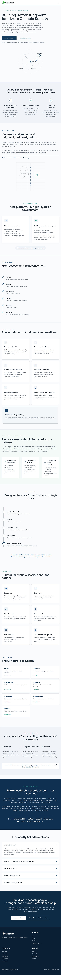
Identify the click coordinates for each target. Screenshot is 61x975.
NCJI (33, 938)
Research (34, 954)
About (33, 951)
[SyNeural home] (8, 2)
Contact (34, 958)
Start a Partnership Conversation (38, 918)
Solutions (34, 940)
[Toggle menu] (57, 2)
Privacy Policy (47, 969)
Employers (4, 954)
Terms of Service (55, 969)
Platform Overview (36, 943)
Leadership (4, 961)
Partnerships (35, 956)
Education (4, 951)
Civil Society (5, 956)
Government (5, 958)
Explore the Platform (25, 38)
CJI (33, 936)
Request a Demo (8, 38)
